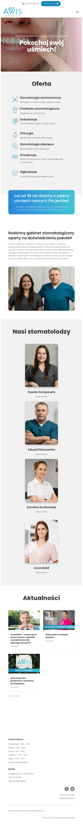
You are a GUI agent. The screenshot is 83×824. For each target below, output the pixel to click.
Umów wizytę (50, 3)
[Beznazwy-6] (41, 332)
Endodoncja (28, 119)
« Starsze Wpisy (13, 718)
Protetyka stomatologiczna (39, 109)
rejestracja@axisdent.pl (17, 803)
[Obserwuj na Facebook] (67, 811)
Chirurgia (26, 133)
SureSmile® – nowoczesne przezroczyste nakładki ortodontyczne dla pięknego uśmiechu (23, 660)
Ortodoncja (28, 155)
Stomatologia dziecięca (37, 144)
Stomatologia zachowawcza (40, 98)
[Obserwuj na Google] (72, 811)
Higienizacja (28, 172)
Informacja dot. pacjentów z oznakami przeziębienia (22, 703)
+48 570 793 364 (32, 3)
